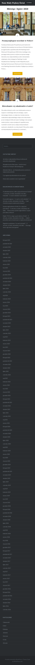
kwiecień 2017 (7, 575)
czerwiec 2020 (7, 444)
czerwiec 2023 (7, 333)
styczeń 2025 (6, 271)
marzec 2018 (6, 537)
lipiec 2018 (6, 523)
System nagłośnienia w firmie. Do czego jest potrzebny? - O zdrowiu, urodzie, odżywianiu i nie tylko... (16, 208)
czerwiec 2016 (7, 609)
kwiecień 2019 (7, 492)
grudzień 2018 (7, 506)
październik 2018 (7, 513)
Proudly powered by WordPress (13, 659)
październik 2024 (7, 278)
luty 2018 (5, 540)
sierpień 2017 (6, 561)
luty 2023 (5, 347)
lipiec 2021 (6, 413)
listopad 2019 (6, 468)
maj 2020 (5, 447)
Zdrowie (5, 643)
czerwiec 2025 (7, 257)
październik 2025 (7, 243)
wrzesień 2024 (7, 281)
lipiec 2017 (6, 564)
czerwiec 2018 (7, 526)
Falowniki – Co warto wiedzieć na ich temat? (15, 195)
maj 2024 (5, 295)
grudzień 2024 (7, 274)
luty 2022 (5, 388)
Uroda (4, 639)
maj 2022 (5, 378)
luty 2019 (5, 499)
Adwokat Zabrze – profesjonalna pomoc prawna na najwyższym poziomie (16, 171)
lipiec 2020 (6, 440)
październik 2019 (7, 471)
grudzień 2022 (7, 354)
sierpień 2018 (6, 520)
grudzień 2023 (7, 312)
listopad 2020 (6, 426)
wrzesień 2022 (7, 364)
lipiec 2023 (6, 330)
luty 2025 (5, 268)
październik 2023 (7, 319)
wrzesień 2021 (7, 406)
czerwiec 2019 (7, 485)
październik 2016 (7, 595)
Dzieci (4, 625)
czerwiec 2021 (7, 416)
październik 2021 (7, 402)
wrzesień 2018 (7, 516)
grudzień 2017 (7, 547)
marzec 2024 (6, 302)
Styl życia (5, 636)
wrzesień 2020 (7, 433)
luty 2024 (5, 306)
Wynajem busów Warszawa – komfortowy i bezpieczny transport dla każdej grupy (14, 165)
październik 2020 (7, 430)
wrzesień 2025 (7, 247)
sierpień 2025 (6, 250)
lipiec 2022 (6, 371)
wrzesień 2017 (7, 558)
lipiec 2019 (6, 482)
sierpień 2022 (6, 368)
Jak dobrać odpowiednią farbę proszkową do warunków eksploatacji (15, 160)
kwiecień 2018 (7, 533)
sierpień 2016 (6, 602)
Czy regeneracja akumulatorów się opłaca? (14, 175)
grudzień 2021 (7, 395)
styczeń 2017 (6, 585)
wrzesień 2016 (7, 599)
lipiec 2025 (6, 254)
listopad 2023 (6, 316)
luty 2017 (5, 582)
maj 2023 (5, 337)
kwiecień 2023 (7, 340)
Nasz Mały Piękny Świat (13, 3)
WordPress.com (18, 661)
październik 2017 (7, 554)
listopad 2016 (6, 592)
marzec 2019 (6, 495)
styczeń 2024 (6, 309)
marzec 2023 (6, 343)
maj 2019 (5, 488)
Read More (17, 73)
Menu (30, 2)
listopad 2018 (6, 509)
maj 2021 (5, 419)
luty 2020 (5, 457)
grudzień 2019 (7, 464)
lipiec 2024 (6, 288)
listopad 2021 (6, 399)
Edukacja (5, 629)
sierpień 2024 (6, 285)
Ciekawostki (6, 622)
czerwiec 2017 (7, 568)
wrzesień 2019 (7, 475)
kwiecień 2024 (7, 299)
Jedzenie (5, 632)
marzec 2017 (6, 578)
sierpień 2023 (6, 326)
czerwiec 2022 (7, 375)
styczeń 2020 (6, 461)
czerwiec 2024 (7, 292)
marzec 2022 (6, 385)
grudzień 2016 (7, 589)
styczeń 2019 (6, 502)
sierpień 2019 (6, 478)
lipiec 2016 (6, 606)
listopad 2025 (6, 240)
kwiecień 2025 (7, 261)
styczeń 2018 (6, 544)
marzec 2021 (6, 423)
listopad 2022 (6, 357)
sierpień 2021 (6, 409)
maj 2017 (5, 571)
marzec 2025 (6, 264)
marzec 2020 (6, 454)
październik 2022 (7, 361)
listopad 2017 (6, 551)
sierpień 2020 (6, 437)
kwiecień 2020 (7, 450)
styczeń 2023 (6, 350)
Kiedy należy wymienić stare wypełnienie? (14, 179)
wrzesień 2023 (7, 323)
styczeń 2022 (6, 392)
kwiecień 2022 (7, 381)
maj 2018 (5, 530)
